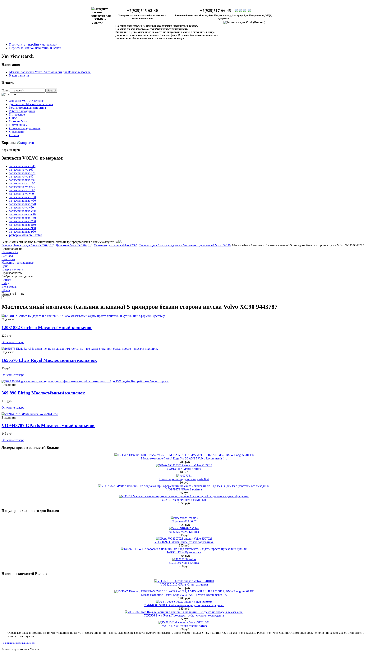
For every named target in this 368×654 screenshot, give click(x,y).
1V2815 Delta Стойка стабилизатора (184, 625)
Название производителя (18, 262)
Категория (8, 259)
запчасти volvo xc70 (22, 186)
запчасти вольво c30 (22, 211)
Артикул (7, 255)
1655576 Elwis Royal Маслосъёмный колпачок (49, 360)
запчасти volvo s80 (21, 176)
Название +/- (10, 252)
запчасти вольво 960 (22, 231)
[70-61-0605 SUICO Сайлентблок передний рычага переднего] (184, 601)
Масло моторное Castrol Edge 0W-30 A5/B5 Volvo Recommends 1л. (184, 458)
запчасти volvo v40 (21, 193)
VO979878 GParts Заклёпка (184, 489)
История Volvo (18, 121)
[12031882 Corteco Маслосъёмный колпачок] (83, 316)
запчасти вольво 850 (22, 224)
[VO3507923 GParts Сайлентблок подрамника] (184, 538)
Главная (7, 245)
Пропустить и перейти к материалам (33, 44)
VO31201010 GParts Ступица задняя (184, 584)
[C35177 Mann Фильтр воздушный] (184, 496)
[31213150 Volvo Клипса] (184, 559)
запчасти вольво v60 (22, 200)
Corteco (6, 279)
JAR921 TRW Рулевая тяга (184, 552)
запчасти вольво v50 (22, 197)
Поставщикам (18, 124)
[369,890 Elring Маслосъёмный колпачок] (85, 381)
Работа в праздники (22, 111)
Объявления (17, 131)
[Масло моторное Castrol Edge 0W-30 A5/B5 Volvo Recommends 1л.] (184, 455)
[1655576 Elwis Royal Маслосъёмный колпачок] (80, 348)
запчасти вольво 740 (22, 217)
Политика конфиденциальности (18, 642)
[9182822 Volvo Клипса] (184, 528)
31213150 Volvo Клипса (184, 562)
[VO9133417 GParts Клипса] (184, 465)
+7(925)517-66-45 (215, 10)
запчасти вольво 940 (22, 228)
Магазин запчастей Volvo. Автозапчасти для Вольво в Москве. (50, 72)
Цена (5, 266)
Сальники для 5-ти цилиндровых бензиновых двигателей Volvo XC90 (185, 245)
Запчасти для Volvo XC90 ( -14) (33, 245)
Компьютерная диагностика (27, 107)
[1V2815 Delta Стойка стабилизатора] (184, 622)
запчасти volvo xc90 (22, 190)
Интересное (17, 114)
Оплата (14, 135)
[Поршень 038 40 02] (184, 518)
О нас (13, 118)
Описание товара (13, 342)
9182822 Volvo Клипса (184, 531)
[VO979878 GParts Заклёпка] (184, 486)
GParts (6, 290)
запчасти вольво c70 (22, 214)
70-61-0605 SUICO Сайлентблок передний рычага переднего (184, 605)
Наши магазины (19, 75)
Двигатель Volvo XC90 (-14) (74, 245)
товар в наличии (12, 269)
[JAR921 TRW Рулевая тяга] (184, 549)
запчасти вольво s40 (22, 166)
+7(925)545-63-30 (142, 10)
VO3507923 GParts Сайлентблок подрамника (184, 542)
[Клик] (25, 143)
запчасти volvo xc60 (22, 183)
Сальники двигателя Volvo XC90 (115, 245)
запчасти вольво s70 (22, 173)
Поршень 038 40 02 (184, 521)
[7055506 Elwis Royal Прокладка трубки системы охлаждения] (184, 612)
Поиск (6, 90)
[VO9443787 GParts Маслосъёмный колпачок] (30, 414)
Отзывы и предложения (24, 128)
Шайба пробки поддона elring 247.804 (184, 479)
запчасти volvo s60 (21, 169)
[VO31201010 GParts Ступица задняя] (184, 581)
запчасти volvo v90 (21, 207)
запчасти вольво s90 (22, 180)
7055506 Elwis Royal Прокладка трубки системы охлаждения (184, 615)
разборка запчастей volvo (25, 235)
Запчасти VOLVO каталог (26, 100)
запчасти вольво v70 (22, 204)
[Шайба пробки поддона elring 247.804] (184, 475)
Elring (5, 283)
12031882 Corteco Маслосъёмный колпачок (47, 327)
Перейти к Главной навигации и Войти (35, 48)
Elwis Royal (9, 286)
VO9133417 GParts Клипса (184, 468)
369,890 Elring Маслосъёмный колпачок (43, 392)
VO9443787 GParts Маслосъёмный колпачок (48, 425)
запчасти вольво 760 (22, 221)
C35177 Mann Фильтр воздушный (184, 499)
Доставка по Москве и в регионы (31, 104)
